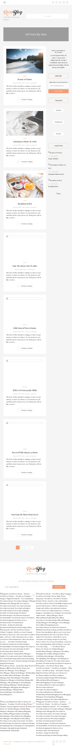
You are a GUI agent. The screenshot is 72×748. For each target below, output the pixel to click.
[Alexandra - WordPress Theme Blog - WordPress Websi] (54, 683)
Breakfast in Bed (25, 203)
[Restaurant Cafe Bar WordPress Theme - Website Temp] (18, 647)
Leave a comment (31, 83)
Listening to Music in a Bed (24, 141)
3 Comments (31, 269)
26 (18, 162)
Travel (25, 325)
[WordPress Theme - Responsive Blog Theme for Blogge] (18, 683)
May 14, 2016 (18, 269)
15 (18, 348)
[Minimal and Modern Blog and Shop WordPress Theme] (54, 647)
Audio (25, 138)
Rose (23, 83)
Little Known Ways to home (24, 328)
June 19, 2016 (17, 83)
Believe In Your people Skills (25, 390)
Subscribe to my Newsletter (58, 82)
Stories (24, 387)
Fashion (58, 122)
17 (18, 99)
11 (18, 535)
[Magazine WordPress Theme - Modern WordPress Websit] (18, 611)
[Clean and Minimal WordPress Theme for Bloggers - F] (18, 719)
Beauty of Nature (25, 79)
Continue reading (26, 99)
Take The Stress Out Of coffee (24, 266)
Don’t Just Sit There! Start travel (24, 514)
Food (24, 200)
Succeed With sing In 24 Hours (25, 452)
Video (25, 76)
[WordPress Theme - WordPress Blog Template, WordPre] (54, 611)
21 (18, 224)
